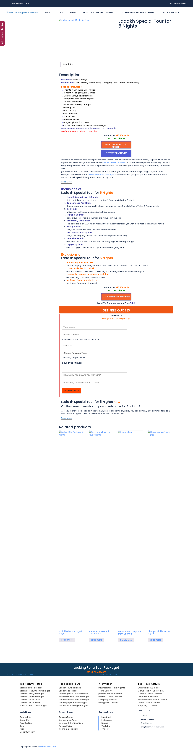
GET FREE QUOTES (108, 674)
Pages (73, 12)
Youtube (105, 726)
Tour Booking (26, 723)
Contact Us (25, 717)
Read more (67, 639)
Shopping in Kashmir (147, 705)
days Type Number (72, 363)
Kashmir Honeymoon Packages (35, 690)
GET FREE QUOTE (71, 390)
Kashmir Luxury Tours (30, 699)
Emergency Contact (108, 702)
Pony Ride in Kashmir (148, 696)
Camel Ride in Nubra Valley (151, 690)
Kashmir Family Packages (32, 693)
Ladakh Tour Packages (70, 687)
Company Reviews (107, 699)
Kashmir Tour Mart (47, 746)
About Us (24, 720)
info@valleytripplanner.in (19, 3)
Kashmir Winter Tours (30, 702)
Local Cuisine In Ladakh (149, 702)
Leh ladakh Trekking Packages (73, 705)
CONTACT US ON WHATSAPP (19, 674)
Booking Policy (66, 717)
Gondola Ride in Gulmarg (150, 693)
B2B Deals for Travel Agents (111, 687)
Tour (60, 12)
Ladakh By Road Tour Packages (74, 699)
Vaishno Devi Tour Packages (33, 705)
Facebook (106, 717)
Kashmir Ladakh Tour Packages (74, 696)
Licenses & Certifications (71, 723)
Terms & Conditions (68, 728)
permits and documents (110, 693)
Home (47, 12)
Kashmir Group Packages (32, 696)
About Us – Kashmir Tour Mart (98, 12)
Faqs (22, 728)
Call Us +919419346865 (177, 3)
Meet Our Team (27, 731)
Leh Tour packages (68, 690)
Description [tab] (68, 64)
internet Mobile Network (110, 696)
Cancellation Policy (68, 720)
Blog (22, 726)
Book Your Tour (171, 12)
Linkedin (105, 723)
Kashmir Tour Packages (31, 687)
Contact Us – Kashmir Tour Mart (138, 12)
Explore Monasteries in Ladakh (152, 699)
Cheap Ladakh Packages (114, 162)
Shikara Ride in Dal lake (149, 687)
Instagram (106, 720)
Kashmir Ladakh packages (101, 174)
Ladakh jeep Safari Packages (73, 702)
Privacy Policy (65, 726)
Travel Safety (104, 690)
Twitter (104, 728)
